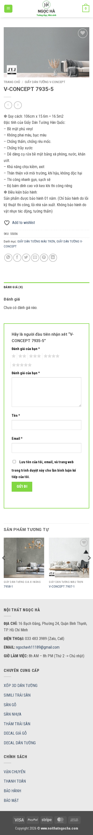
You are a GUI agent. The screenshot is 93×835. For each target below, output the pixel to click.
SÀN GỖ (10, 705)
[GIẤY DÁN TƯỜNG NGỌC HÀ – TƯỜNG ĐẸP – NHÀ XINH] (46, 8)
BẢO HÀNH (12, 791)
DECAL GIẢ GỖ (15, 733)
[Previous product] (18, 105)
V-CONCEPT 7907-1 (62, 586)
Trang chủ (12, 82)
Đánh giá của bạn (26, 349)
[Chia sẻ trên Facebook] (17, 258)
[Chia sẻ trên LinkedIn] (53, 258)
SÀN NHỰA (12, 714)
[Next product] (8, 105)
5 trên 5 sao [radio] (21, 365)
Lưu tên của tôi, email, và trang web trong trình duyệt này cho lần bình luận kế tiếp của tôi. (44, 469)
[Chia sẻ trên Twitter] (26, 258)
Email (17, 439)
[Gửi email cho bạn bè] (35, 258)
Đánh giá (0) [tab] (13, 287)
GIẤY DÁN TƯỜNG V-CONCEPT (45, 82)
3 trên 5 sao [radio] (34, 356)
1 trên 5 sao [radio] (13, 356)
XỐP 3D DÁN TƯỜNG (20, 685)
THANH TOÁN (15, 781)
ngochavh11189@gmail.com (38, 647)
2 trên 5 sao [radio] (21, 356)
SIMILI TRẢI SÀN (17, 695)
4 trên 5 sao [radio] (51, 356)
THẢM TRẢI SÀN (17, 724)
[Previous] (4, 568)
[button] (8, 9)
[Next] (89, 568)
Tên (16, 416)
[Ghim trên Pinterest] (44, 258)
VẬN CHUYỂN (14, 771)
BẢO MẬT (11, 800)
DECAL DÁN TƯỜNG (20, 743)
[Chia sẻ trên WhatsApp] (8, 258)
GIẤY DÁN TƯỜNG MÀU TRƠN (36, 241)
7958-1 (8, 586)
